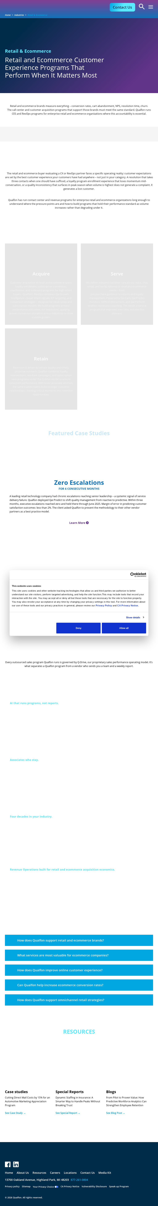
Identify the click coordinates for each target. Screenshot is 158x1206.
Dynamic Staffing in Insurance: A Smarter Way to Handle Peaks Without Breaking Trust (78, 1101)
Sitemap (26, 1186)
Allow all (124, 628)
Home (8, 15)
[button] (150, 7)
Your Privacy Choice (43, 1186)
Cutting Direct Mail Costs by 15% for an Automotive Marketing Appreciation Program (27, 1101)
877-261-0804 (79, 1180)
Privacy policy (12, 1186)
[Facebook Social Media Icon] (7, 1164)
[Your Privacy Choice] (56, 1187)
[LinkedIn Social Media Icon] (16, 1164)
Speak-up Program (119, 1186)
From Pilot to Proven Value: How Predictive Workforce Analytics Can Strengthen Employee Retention (126, 1101)
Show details (133, 617)
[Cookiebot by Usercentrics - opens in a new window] (132, 574)
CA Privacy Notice (70, 1186)
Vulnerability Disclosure (94, 1186)
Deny (78, 628)
